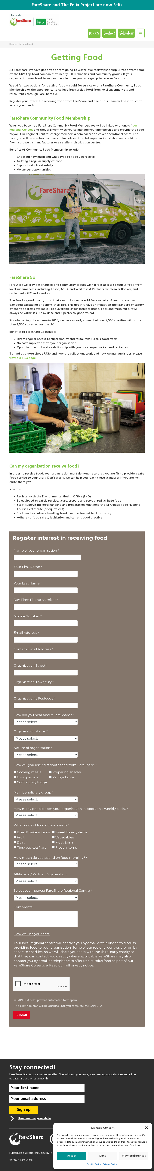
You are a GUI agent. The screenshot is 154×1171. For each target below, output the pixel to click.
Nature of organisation (32, 748)
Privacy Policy (110, 1164)
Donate (94, 33)
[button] (146, 1128)
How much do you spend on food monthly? (49, 857)
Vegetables (64, 837)
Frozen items (66, 847)
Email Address (25, 632)
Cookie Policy (94, 1164)
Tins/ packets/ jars (31, 847)
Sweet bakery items (71, 832)
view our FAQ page (22, 358)
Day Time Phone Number (35, 600)
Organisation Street (29, 665)
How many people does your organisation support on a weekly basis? (70, 809)
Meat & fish (64, 842)
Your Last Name (27, 583)
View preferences (134, 1155)
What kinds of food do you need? (40, 825)
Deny (102, 1155)
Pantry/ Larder (64, 777)
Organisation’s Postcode (34, 698)
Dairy (21, 842)
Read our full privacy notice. (71, 965)
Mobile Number (27, 616)
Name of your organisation (35, 550)
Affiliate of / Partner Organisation (40, 874)
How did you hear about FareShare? (43, 715)
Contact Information (77, 1032)
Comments (23, 907)
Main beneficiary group (32, 792)
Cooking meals (29, 772)
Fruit (21, 837)
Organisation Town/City (33, 682)
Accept (71, 1155)
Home (12, 44)
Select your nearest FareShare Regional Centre (52, 890)
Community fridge (32, 782)
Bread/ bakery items (33, 832)
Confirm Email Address (32, 649)
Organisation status (30, 731)
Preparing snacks (66, 772)
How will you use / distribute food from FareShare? (55, 765)
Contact (109, 33)
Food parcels (27, 777)
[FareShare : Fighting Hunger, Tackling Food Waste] (77, 21)
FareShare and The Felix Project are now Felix (77, 5)
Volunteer (126, 33)
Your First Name (27, 567)
